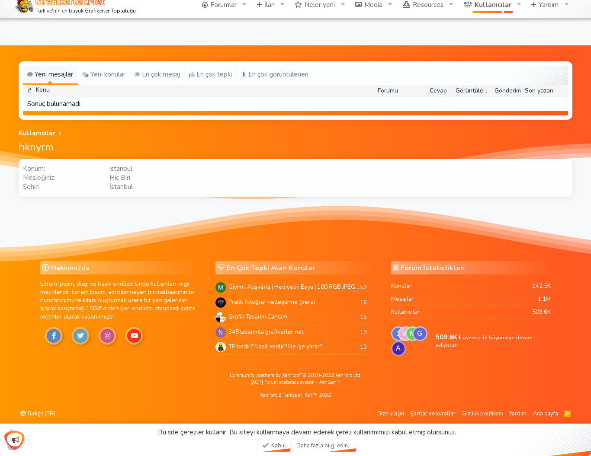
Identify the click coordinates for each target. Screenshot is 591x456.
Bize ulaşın (390, 414)
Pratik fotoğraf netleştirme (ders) (271, 302)
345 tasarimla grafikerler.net (265, 332)
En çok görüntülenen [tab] (277, 74)
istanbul (120, 168)
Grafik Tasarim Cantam (257, 317)
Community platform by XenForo (296, 375)
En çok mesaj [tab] (160, 74)
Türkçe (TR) (40, 414)
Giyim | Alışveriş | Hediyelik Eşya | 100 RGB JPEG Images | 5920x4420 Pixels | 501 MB (294, 287)
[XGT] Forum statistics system (296, 382)
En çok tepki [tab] (213, 74)
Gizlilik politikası (482, 414)
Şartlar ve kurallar (433, 414)
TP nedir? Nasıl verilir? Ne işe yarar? (275, 346)
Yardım (518, 414)
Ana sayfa (545, 414)
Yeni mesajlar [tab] (53, 74)
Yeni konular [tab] (107, 74)
